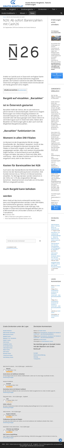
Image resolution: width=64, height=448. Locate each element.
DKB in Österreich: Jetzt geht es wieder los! (18, 216)
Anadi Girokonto (7, 330)
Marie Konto (6, 349)
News (32, 13)
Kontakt (36, 353)
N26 (13, 214)
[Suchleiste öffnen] (61, 13)
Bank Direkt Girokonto (9, 332)
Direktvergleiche (27, 9)
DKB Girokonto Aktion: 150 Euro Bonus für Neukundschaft (55, 227)
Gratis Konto (42, 330)
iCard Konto (43, 339)
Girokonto (8, 214)
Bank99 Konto (7, 336)
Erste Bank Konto (8, 346)
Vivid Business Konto (55, 316)
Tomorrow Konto (7, 355)
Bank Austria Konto (8, 334)
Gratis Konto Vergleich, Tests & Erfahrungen (38, 4)
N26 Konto (6, 351)
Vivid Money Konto (8, 357)
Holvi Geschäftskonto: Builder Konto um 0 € (18, 218)
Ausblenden (22, 90)
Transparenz (37, 358)
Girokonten (42, 9)
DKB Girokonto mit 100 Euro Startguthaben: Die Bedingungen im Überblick (55, 246)
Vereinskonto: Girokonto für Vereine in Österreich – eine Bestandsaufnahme (56, 294)
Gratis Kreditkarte (8, 13)
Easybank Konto (7, 344)
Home (4, 9)
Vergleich (12, 9)
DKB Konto (6, 342)
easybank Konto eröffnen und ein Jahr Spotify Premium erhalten (56, 265)
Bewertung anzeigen (8, 377)
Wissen (22, 13)
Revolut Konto (7, 353)
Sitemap (36, 357)
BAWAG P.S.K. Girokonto (9, 338)
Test (53, 9)
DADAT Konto (7, 340)
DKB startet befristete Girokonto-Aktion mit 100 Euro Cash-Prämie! (55, 256)
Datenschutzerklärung (39, 355)
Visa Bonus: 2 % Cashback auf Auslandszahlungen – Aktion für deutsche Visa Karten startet (56, 236)
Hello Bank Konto (7, 348)
